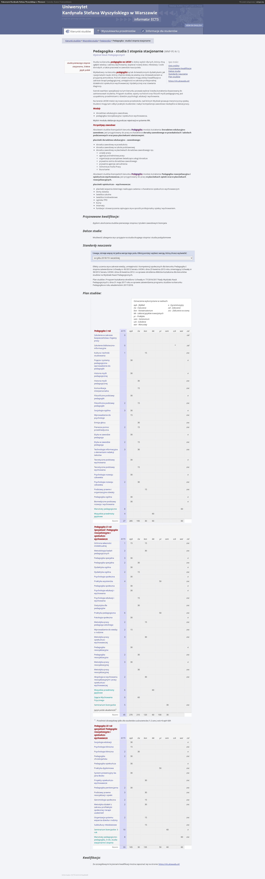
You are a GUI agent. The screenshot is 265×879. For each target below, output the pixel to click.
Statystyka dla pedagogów (100, 606)
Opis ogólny (173, 65)
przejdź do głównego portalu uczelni (76, 18)
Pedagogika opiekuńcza (105, 763)
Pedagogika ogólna (103, 496)
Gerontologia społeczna (105, 799)
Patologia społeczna (103, 617)
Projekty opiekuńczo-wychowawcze (103, 781)
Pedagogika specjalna (104, 558)
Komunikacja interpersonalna (101, 389)
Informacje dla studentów (161, 31)
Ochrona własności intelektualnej (102, 544)
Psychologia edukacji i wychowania (104, 592)
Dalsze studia (174, 71)
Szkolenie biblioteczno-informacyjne (104, 347)
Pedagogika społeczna (104, 585)
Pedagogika (105, 40)
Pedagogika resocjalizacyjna (101, 648)
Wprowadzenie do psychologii (102, 416)
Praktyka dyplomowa (104, 768)
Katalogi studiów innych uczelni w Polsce (185, 6)
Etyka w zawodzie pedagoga (102, 436)
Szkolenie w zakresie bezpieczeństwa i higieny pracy (105, 338)
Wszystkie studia (90, 40)
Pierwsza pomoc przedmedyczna (101, 428)
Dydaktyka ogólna (102, 567)
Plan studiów (174, 76)
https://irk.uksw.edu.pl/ (179, 81)
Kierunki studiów (80, 31)
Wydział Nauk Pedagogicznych (109, 54)
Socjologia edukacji (102, 742)
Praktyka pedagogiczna (105, 612)
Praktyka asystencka (103, 581)
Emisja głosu (100, 422)
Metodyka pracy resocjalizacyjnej (101, 663)
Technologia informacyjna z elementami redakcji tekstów (106, 452)
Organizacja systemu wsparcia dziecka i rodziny (106, 819)
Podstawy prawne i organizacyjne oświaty (104, 490)
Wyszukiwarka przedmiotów (118, 31)
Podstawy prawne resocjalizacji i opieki (103, 794)
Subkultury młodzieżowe (105, 824)
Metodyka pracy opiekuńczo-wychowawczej (101, 640)
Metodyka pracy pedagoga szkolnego (103, 623)
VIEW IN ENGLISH (194, 25)
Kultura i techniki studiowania (101, 354)
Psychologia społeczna (104, 576)
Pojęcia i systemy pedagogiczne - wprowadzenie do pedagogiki (102, 364)
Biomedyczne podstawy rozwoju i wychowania (105, 503)
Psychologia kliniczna (103, 746)
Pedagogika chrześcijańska (100, 757)
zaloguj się (260, 2)
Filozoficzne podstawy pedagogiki (104, 397)
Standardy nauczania (178, 73)
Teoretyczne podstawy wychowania (104, 461)
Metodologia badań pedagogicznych (103, 552)
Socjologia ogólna (102, 410)
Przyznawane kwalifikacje (179, 68)
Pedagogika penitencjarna (106, 787)
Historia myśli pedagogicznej (101, 374)
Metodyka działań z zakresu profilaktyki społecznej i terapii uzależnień (103, 808)
